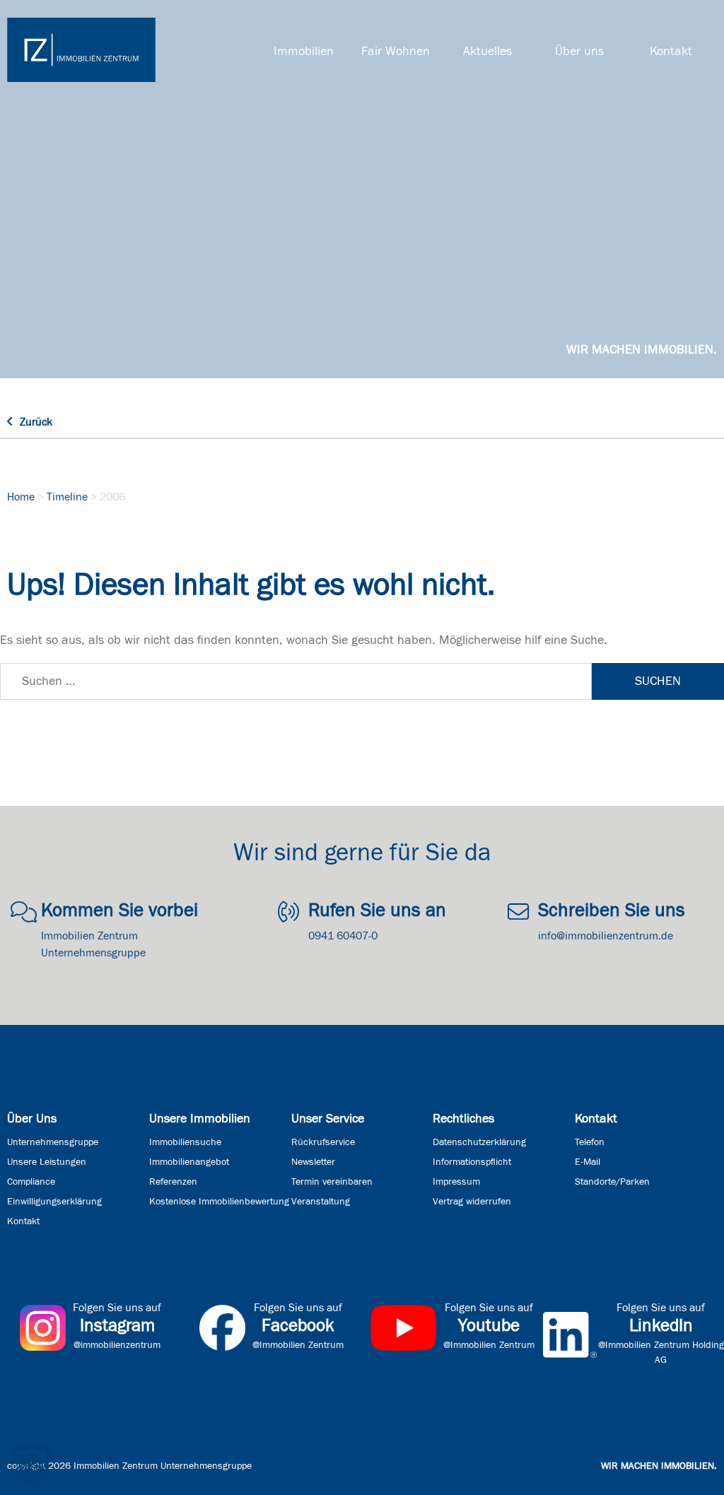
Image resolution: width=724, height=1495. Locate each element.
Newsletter (313, 1162)
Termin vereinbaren (332, 1182)
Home (21, 497)
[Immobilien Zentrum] (81, 50)
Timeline (67, 497)
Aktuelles (487, 51)
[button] (31, 1464)
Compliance (31, 1182)
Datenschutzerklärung (479, 1142)
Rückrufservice (323, 1142)
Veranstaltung (320, 1202)
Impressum (456, 1182)
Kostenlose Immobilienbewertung (219, 1202)
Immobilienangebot (189, 1162)
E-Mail (587, 1162)
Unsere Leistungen (46, 1162)
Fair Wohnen (395, 51)
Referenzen (173, 1182)
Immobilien (304, 51)
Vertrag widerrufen (472, 1202)
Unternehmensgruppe (52, 1142)
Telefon (590, 1142)
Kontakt (671, 51)
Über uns (579, 51)
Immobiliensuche (185, 1142)
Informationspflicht (472, 1162)
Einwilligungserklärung (54, 1202)
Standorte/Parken (612, 1182)
